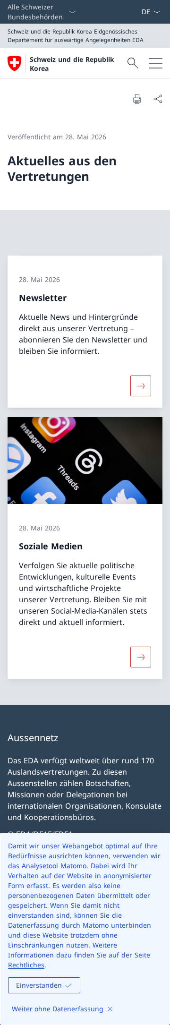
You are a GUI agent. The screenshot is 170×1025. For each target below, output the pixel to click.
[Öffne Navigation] (156, 63)
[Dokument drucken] (137, 98)
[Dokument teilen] (157, 98)
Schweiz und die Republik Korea (72, 64)
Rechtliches (26, 964)
